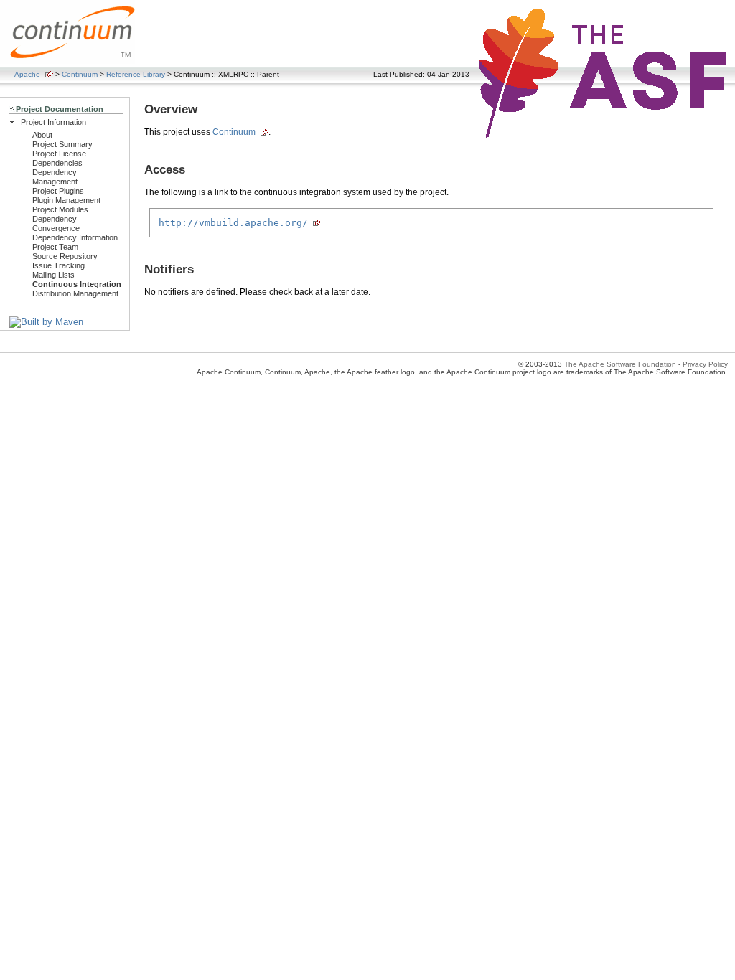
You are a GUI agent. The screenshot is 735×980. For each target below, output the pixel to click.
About (42, 135)
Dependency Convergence (56, 223)
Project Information (53, 122)
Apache (27, 74)
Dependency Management (55, 177)
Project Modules (60, 209)
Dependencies (57, 163)
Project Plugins (58, 191)
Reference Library (135, 74)
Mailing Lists (53, 274)
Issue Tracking (58, 265)
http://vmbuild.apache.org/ (233, 222)
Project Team (55, 246)
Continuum (80, 74)
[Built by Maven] (46, 321)
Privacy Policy (705, 364)
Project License (59, 153)
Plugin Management (66, 200)
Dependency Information (75, 237)
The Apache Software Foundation (620, 364)
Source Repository (65, 256)
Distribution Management (75, 293)
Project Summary (62, 144)
